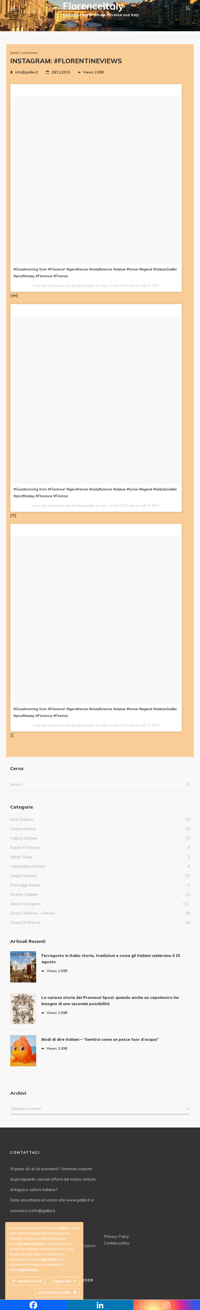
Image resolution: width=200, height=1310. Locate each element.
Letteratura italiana (28, 866)
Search (188, 785)
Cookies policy (116, 1242)
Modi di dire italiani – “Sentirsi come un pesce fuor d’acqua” (100, 1039)
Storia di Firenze (25, 922)
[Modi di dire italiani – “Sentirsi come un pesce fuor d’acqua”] (23, 1050)
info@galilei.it (26, 72)
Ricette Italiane (24, 894)
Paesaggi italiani (25, 885)
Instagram (86, 1245)
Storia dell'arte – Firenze (32, 913)
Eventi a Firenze (25, 847)
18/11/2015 (60, 72)
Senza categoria (24, 53)
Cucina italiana (23, 828)
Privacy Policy (116, 1236)
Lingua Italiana (23, 875)
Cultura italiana (23, 838)
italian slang (21, 856)
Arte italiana (21, 819)
